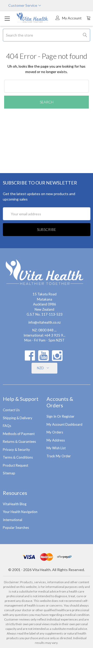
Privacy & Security (16, 449)
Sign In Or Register (60, 416)
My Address (56, 440)
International (12, 520)
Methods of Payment (19, 434)
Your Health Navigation (20, 512)
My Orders (55, 432)
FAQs (7, 426)
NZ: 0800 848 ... (44, 330)
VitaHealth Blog (14, 504)
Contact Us (11, 410)
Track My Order (59, 456)
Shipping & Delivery (17, 418)
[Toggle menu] (7, 18)
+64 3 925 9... (54, 335)
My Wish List (56, 448)
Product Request (15, 465)
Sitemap (9, 473)
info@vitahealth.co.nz (44, 322)
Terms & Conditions (18, 457)
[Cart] (88, 17)
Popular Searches (16, 527)
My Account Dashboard (64, 424)
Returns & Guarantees (19, 441)
